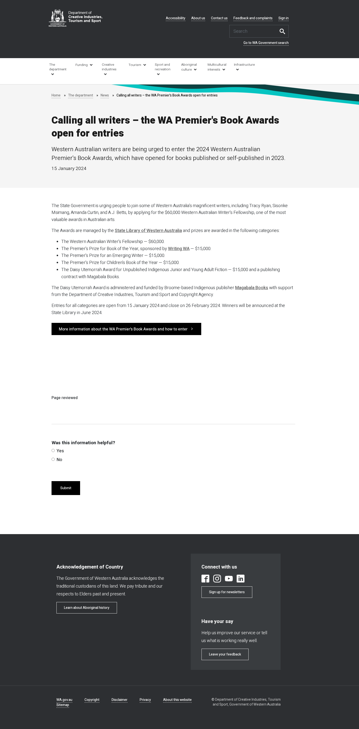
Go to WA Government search (266, 43)
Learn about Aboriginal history (86, 607)
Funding (81, 65)
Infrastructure (244, 64)
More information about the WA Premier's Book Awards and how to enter (123, 329)
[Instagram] (217, 579)
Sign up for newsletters (227, 592)
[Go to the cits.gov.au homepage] (75, 18)
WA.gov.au (64, 699)
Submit (65, 488)
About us (198, 18)
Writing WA (179, 248)
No (59, 459)
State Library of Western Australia (148, 230)
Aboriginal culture (189, 67)
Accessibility (175, 18)
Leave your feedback (225, 654)
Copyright (91, 699)
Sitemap (62, 705)
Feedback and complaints (253, 18)
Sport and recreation (162, 67)
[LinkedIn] (240, 579)
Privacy (145, 699)
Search (284, 31)
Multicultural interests (217, 67)
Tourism (134, 65)
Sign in (283, 18)
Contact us (219, 18)
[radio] (53, 450)
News (105, 95)
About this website (177, 699)
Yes (60, 451)
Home (56, 95)
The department (57, 67)
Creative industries (109, 67)
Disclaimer (119, 699)
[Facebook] (205, 579)
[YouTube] (229, 579)
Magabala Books (251, 288)
